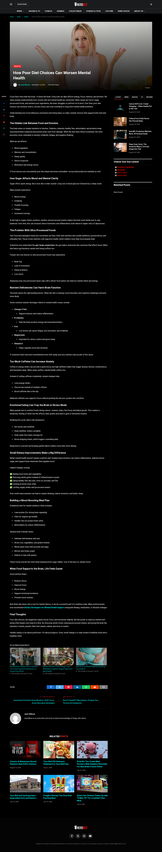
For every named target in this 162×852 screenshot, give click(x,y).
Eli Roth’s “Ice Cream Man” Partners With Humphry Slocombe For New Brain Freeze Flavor (92, 764)
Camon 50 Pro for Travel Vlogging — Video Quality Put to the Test (140, 106)
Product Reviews (125, 167)
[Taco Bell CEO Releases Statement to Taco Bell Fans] (58, 749)
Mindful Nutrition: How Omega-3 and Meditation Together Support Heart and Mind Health (57, 669)
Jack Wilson (25, 85)
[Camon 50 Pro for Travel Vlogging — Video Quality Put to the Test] (120, 106)
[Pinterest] (4, 116)
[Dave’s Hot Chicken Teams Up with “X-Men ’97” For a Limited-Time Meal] (92, 783)
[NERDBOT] (81, 4)
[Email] (4, 134)
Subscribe (22, 4)
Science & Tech (93, 11)
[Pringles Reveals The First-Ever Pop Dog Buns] (58, 783)
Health (17, 66)
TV (142, 97)
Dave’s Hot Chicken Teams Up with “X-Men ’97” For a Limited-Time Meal (92, 798)
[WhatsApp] (4, 128)
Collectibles (75, 11)
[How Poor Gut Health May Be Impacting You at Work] (91, 656)
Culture (109, 11)
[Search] (151, 4)
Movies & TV (34, 11)
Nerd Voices (124, 11)
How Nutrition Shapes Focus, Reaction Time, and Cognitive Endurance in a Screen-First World (24, 669)
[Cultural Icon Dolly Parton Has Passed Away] (120, 121)
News (19, 11)
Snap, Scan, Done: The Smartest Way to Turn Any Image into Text (139, 146)
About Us (138, 11)
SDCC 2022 (122, 175)
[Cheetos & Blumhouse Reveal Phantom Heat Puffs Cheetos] (25, 749)
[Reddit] (4, 122)
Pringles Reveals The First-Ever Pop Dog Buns (57, 796)
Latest (118, 97)
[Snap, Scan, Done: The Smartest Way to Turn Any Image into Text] (120, 147)
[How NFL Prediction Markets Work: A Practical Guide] (120, 134)
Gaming (60, 11)
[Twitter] (4, 109)
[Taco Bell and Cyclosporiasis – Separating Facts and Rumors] (25, 783)
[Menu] (11, 4)
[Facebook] (4, 103)
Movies (135, 97)
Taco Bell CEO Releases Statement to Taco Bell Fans (56, 762)
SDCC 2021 (122, 173)
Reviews (149, 97)
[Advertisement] (81, 47)
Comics (48, 11)
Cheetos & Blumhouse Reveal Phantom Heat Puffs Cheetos (23, 762)
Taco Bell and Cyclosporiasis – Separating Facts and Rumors (23, 796)
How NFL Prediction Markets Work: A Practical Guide (140, 132)
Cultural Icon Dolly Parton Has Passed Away (139, 120)
